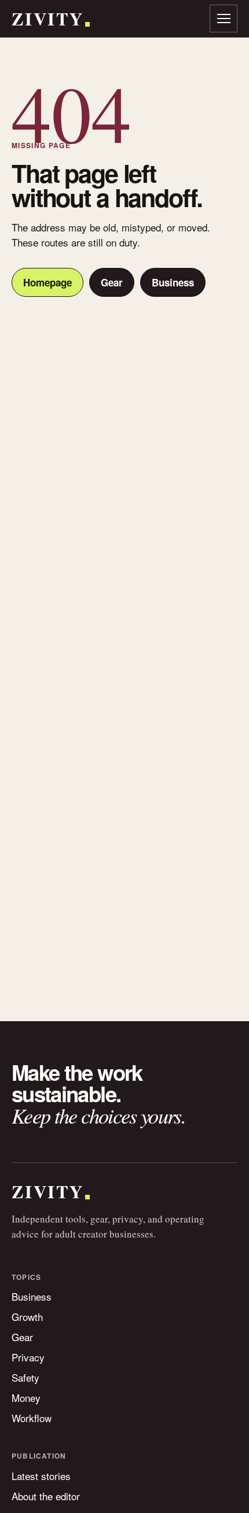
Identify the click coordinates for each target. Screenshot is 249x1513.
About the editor (46, 1496)
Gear (112, 282)
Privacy (28, 1357)
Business (173, 282)
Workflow (32, 1418)
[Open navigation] (223, 18)
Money (26, 1397)
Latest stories (41, 1475)
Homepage (47, 282)
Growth (27, 1316)
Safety (25, 1377)
